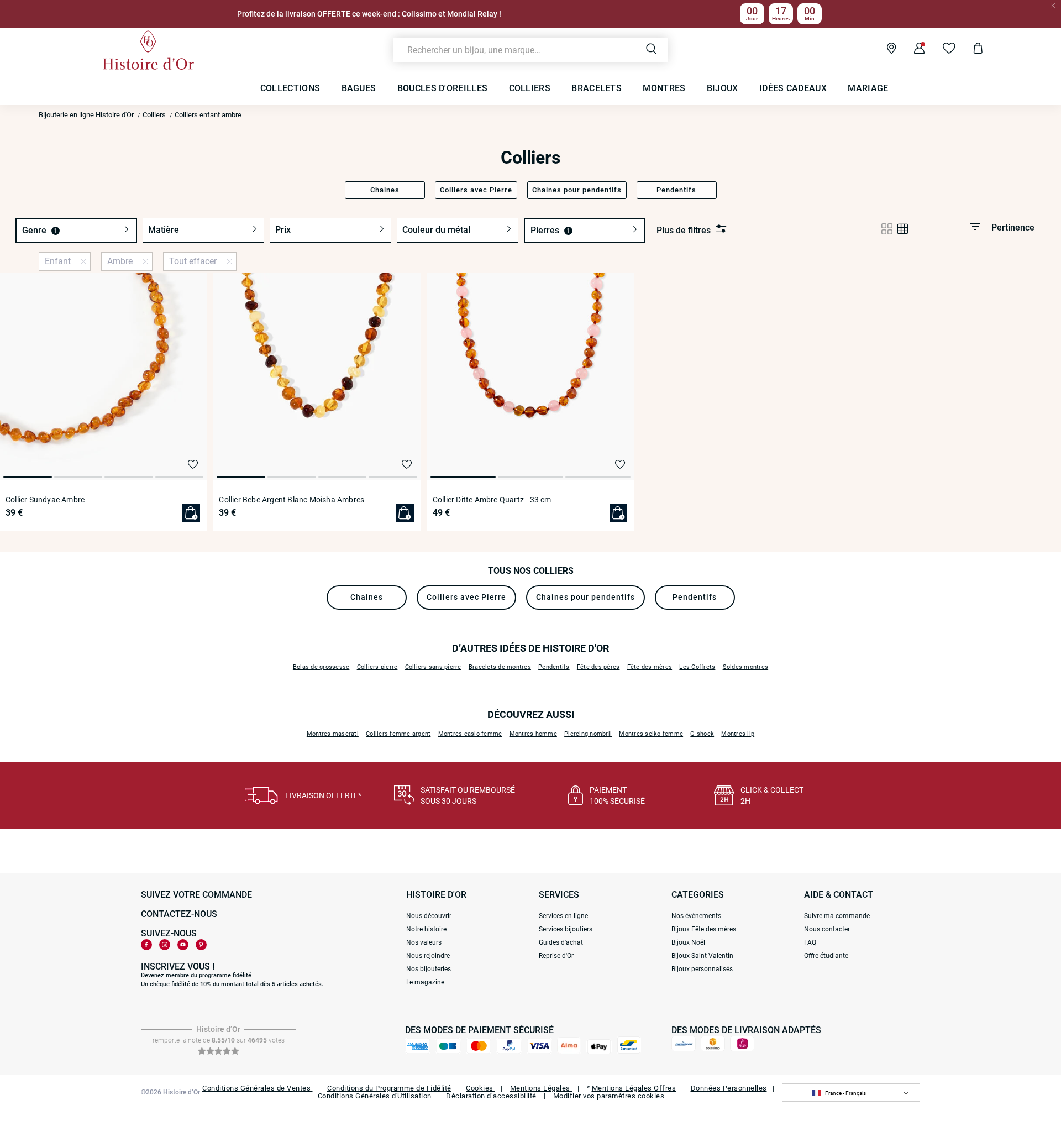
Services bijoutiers (565, 929)
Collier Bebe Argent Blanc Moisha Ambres (291, 499)
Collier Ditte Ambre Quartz (492, 499)
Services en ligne (563, 916)
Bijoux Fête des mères (703, 929)
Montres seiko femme (651, 733)
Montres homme (533, 733)
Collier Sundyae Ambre (45, 499)
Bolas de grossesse (321, 666)
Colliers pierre (377, 666)
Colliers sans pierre (433, 666)
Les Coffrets (697, 666)
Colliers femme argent (398, 733)
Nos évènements (696, 916)
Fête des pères (598, 666)
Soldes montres (746, 666)
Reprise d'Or (556, 956)
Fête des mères (650, 666)
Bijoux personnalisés (702, 969)
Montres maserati (333, 733)
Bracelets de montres (500, 666)
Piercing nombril (588, 733)
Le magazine (425, 982)
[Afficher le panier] (969, 50)
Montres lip (737, 733)
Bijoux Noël (688, 942)
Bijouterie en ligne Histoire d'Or (86, 115)
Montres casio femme (470, 733)
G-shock (702, 733)
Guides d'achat (561, 942)
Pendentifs (554, 666)
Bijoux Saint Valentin (702, 956)
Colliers (154, 115)
